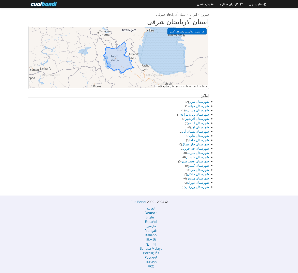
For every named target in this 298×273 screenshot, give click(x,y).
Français (151, 230)
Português (151, 253)
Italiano (151, 235)
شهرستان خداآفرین (196, 148)
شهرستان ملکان (198, 174)
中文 (151, 266)
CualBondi (138, 202)
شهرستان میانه (199, 106)
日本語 (151, 239)
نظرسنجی (256, 4)
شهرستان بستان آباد (195, 131)
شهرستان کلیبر (199, 165)
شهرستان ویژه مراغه (194, 114)
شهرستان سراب (198, 152)
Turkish (151, 262)
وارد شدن (204, 4)
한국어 (151, 244)
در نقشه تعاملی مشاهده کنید (187, 31)
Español (151, 221)
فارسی (151, 226)
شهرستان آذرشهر (197, 118)
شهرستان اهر (200, 127)
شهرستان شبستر (197, 157)
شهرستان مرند (199, 170)
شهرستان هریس (198, 178)
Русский (151, 257)
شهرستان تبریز (199, 101)
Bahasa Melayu (151, 248)
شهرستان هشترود (197, 110)
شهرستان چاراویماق (195, 144)
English (151, 217)
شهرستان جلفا (199, 140)
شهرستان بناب (199, 135)
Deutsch (151, 213)
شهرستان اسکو (198, 123)
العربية (151, 208)
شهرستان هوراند (198, 182)
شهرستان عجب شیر (195, 161)
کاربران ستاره (230, 4)
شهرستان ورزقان (197, 187)
